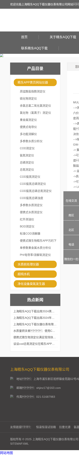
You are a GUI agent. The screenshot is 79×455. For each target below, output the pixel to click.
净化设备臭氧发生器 (31, 283)
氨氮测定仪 (27, 155)
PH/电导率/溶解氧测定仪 (35, 254)
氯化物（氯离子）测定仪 (35, 112)
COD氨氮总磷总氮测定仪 (36, 190)
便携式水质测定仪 (31, 212)
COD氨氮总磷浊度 (31, 198)
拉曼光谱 (64, 427)
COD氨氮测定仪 (30, 176)
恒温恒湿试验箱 (46, 427)
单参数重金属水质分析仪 (35, 247)
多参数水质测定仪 (31, 205)
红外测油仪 (27, 219)
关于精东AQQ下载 (63, 37)
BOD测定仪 (27, 226)
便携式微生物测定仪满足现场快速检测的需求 (41, 337)
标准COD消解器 (30, 233)
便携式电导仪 (28, 127)
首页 (24, 37)
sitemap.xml (19, 443)
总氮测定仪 (27, 169)
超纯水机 (24, 274)
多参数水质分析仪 (31, 141)
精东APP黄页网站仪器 (33, 82)
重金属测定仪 (28, 119)
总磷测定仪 (27, 162)
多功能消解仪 (28, 134)
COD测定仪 (27, 148)
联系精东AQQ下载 (34, 48)
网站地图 (6, 453)
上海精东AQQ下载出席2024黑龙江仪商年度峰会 (43, 311)
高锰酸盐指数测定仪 (32, 91)
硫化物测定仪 (28, 98)
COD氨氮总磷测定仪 (33, 183)
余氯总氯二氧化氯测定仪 (35, 105)
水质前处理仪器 (28, 264)
